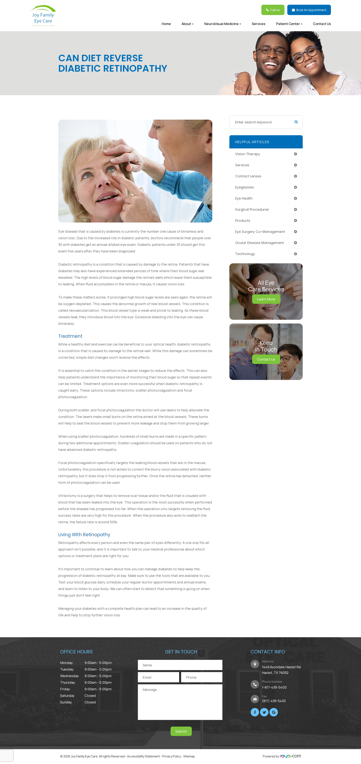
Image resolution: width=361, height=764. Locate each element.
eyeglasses (244, 187)
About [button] (186, 23)
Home (166, 23)
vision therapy (247, 154)
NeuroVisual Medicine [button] (221, 23)
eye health (244, 198)
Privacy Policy (171, 756)
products (242, 220)
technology (245, 253)
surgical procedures (252, 209)
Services (258, 23)
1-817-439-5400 (274, 687)
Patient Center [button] (288, 23)
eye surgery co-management (260, 231)
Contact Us (322, 23)
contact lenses (248, 176)
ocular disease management (259, 242)
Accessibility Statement (143, 756)
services (242, 165)
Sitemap (189, 756)
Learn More (266, 299)
